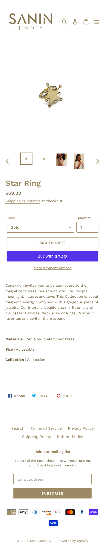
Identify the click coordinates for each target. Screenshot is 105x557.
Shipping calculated (22, 201)
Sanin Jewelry (41, 541)
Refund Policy (70, 436)
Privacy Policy (81, 428)
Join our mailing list (52, 452)
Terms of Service (46, 428)
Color (11, 218)
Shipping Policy (36, 436)
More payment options (53, 268)
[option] (26, 158)
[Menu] (96, 21)
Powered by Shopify (73, 541)
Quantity (83, 218)
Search (17, 428)
